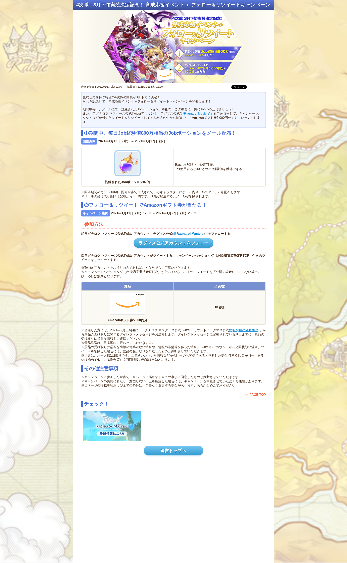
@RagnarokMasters (195, 113)
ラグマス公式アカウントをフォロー (174, 243)
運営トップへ (173, 450)
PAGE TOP (257, 394)
